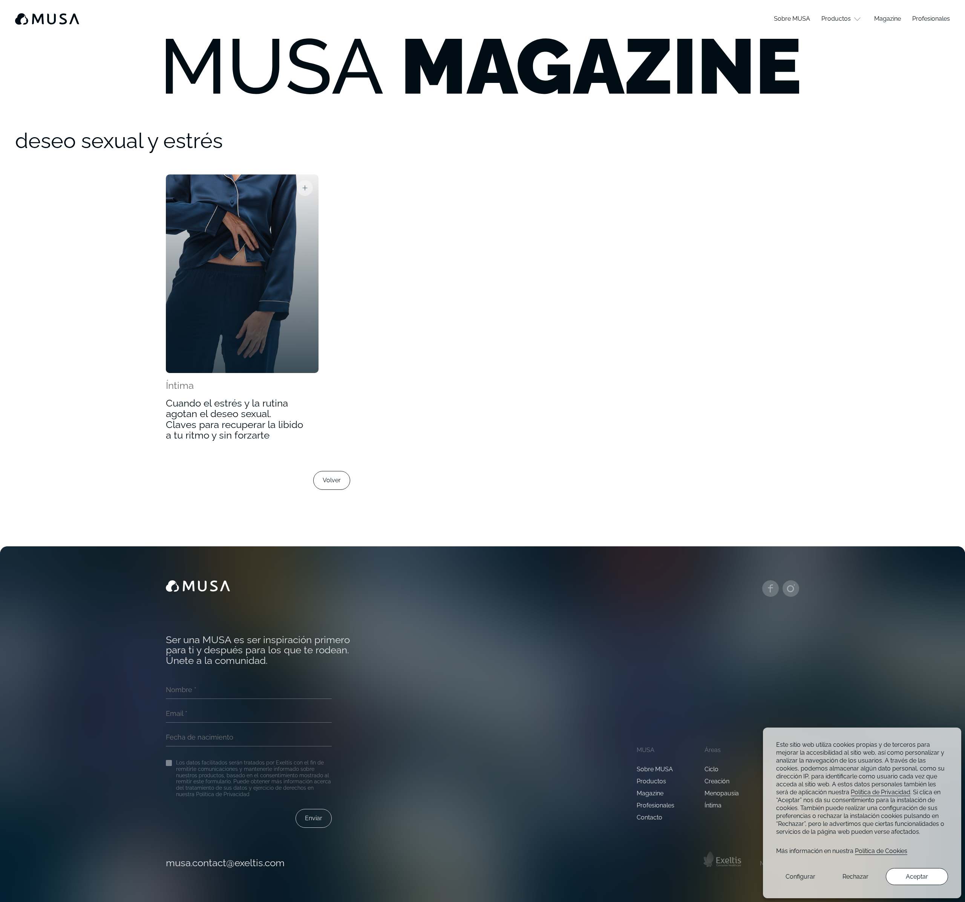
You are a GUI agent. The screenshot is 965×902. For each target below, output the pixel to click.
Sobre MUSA (655, 769)
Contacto (649, 817)
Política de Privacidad (880, 792)
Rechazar (855, 876)
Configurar (800, 876)
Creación (717, 781)
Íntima (180, 385)
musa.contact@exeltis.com (225, 863)
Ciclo (711, 769)
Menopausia (722, 793)
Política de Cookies (881, 851)
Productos (651, 781)
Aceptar (917, 876)
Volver (332, 480)
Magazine (650, 793)
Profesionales (655, 805)
